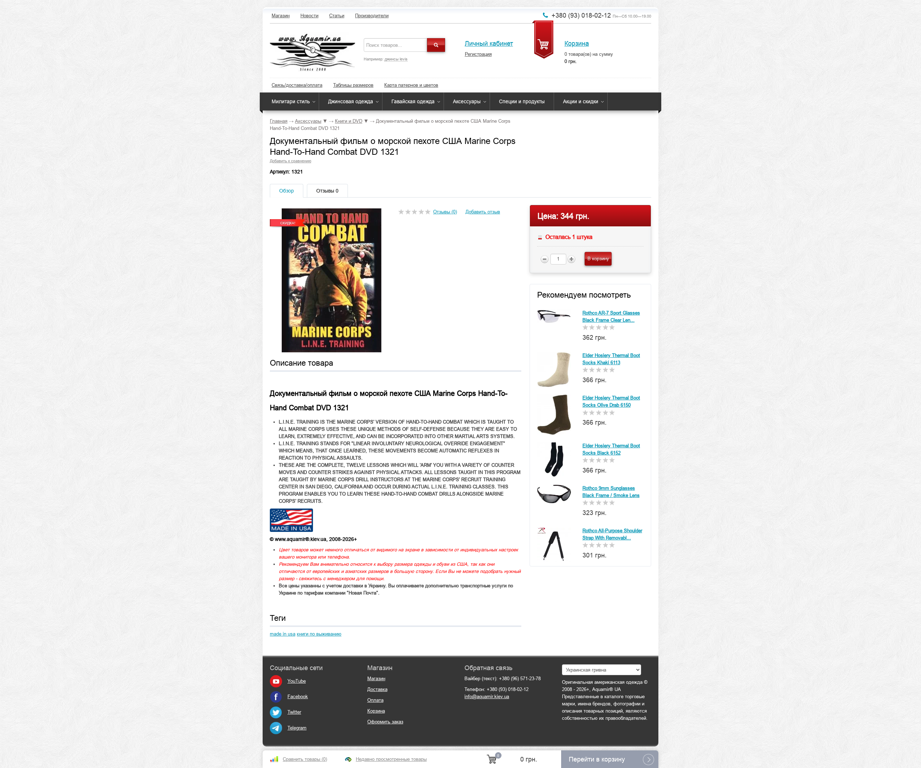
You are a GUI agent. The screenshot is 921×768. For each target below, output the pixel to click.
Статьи (336, 15)
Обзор (286, 191)
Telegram (297, 728)
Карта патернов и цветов (411, 85)
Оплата (375, 700)
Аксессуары (467, 101)
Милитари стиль (291, 101)
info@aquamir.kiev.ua (486, 696)
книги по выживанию (319, 634)
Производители (372, 15)
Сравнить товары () (305, 759)
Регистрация (478, 54)
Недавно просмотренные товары (391, 759)
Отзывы (327, 191)
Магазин (281, 15)
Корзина (576, 43)
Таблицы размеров (353, 85)
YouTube (296, 681)
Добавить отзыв (483, 211)
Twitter (294, 712)
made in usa (282, 634)
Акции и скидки (580, 101)
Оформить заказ (385, 721)
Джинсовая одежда (350, 101)
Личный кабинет (489, 43)
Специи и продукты (522, 101)
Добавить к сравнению (290, 161)
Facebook (297, 696)
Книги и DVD (348, 121)
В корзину (598, 258)
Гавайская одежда (413, 101)
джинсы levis (396, 59)
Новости (309, 15)
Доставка (377, 689)
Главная (278, 121)
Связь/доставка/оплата (297, 85)
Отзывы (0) (445, 211)
